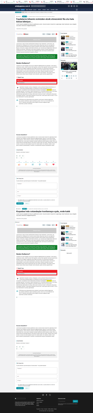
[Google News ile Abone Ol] (19, 34)
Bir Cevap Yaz (20, 178)
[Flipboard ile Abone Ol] (26, 34)
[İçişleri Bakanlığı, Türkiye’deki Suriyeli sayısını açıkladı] (69, 49)
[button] (71, 6)
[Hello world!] (36, 81)
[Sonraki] (1, 3)
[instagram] (43, 395)
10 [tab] (71, 78)
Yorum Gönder (20, 203)
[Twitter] (50, 395)
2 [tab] (64, 75)
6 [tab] (73, 75)
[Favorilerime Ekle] (56, 34)
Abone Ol (75, 401)
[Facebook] (46, 395)
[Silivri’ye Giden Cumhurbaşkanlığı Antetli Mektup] (69, 43)
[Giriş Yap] (74, 6)
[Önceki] (1, 1)
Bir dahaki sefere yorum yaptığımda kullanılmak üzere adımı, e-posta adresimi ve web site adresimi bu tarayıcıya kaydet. (36, 200)
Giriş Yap (27, 203)
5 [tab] (71, 75)
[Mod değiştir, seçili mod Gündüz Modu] (77, 10)
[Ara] (69, 6)
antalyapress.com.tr (22, 6)
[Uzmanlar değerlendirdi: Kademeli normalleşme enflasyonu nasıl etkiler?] (69, 38)
